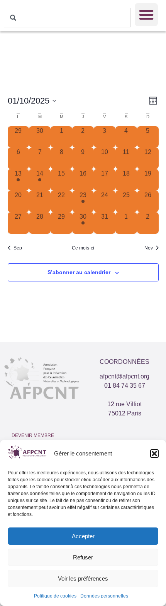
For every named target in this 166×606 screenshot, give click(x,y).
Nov (148, 248)
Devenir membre (33, 435)
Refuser (83, 557)
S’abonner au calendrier (78, 272)
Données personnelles (104, 596)
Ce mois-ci (83, 248)
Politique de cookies (55, 596)
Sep (18, 248)
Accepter (83, 536)
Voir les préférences (83, 578)
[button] (154, 453)
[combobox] (67, 17)
